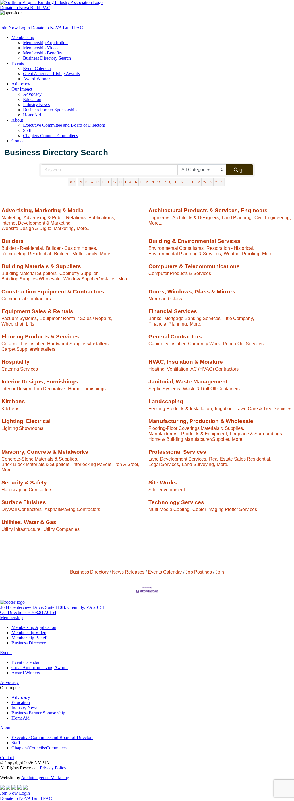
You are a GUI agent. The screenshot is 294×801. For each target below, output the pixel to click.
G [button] (114, 182)
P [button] (165, 182)
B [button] (86, 182)
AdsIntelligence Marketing (45, 777)
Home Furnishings (87, 388)
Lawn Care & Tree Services (263, 408)
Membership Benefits (42, 52)
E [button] (103, 182)
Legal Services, (164, 464)
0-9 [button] (72, 182)
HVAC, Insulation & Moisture (185, 362)
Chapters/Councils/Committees (39, 747)
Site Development (166, 489)
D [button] (97, 182)
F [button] (109, 182)
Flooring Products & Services (40, 337)
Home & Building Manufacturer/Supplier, (189, 439)
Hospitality (15, 362)
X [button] (211, 182)
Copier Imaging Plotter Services (224, 509)
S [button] (182, 182)
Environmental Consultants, (176, 248)
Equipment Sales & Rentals (37, 311)
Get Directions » (15, 612)
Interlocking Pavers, (92, 464)
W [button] (204, 182)
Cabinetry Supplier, (78, 273)
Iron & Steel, (126, 464)
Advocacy (20, 83)
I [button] (125, 182)
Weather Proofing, (242, 253)
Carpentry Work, (204, 343)
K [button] (136, 182)
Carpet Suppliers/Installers (28, 349)
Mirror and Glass (165, 298)
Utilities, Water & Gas (28, 522)
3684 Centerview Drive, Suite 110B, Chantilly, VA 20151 (52, 607)
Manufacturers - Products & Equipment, (188, 433)
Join (219, 571)
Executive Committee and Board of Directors (64, 125)
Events (17, 63)
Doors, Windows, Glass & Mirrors (191, 292)
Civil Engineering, (272, 217)
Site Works (162, 483)
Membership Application (45, 42)
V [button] (199, 182)
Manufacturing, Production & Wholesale (200, 421)
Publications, (101, 217)
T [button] (187, 182)
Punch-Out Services (243, 343)
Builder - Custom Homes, (71, 248)
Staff (27, 130)
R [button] (176, 182)
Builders (12, 241)
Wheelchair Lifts (17, 323)
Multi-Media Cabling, (169, 509)
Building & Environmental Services (194, 241)
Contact (18, 140)
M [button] (147, 182)
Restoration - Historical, (230, 248)
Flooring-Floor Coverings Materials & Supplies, (196, 428)
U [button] (193, 182)
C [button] (92, 182)
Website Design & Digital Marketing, (38, 228)
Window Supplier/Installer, (90, 278)
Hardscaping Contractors (26, 489)
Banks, (155, 318)
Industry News (36, 104)
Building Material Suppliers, (29, 273)
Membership (22, 37)
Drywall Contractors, (22, 509)
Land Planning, (237, 217)
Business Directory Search (47, 58)
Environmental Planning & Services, (185, 253)
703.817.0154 (43, 612)
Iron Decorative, (50, 388)
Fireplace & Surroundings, (256, 433)
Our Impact (21, 89)
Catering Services (19, 368)
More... (83, 228)
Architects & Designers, (196, 217)
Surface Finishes (23, 502)
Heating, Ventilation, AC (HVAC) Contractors (193, 368)
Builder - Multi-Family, (76, 253)
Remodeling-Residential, (26, 253)
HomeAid (32, 114)
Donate (25, 7)
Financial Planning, (168, 323)
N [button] (153, 182)
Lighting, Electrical (26, 421)
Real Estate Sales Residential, (240, 458)
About (17, 120)
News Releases (128, 571)
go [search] (242, 170)
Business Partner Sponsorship (50, 109)
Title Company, (238, 318)
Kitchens (13, 401)
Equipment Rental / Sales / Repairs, (76, 318)
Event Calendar (37, 68)
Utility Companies (61, 529)
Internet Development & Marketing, (36, 222)
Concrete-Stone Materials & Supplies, (39, 458)
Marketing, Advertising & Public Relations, (44, 217)
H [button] (120, 182)
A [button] (81, 182)
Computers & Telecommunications (194, 266)
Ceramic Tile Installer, (23, 343)
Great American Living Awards (51, 73)
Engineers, (159, 217)
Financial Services (172, 311)
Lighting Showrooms (22, 428)
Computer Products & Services (179, 273)
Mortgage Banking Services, (193, 318)
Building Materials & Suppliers (41, 266)
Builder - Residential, (22, 248)
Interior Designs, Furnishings (39, 382)
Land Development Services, (177, 458)
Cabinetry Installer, (167, 343)
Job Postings (198, 571)
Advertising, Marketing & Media (42, 210)
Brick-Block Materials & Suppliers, (36, 464)
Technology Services (176, 502)
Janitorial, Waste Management (187, 382)
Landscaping (165, 401)
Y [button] (216, 182)
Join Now (9, 27)
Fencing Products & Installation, (180, 408)
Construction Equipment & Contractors (52, 292)
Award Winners (37, 78)
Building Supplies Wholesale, (31, 278)
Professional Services (177, 452)
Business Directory (89, 571)
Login (25, 27)
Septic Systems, (164, 388)
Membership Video (40, 47)
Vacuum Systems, (19, 318)
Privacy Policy (53, 767)
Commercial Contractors (26, 298)
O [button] (158, 182)
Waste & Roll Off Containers (211, 388)
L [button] (141, 182)
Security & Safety (24, 483)
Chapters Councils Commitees (50, 135)
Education (32, 99)
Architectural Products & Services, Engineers (208, 210)
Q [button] (170, 182)
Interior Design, (16, 388)
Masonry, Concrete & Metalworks (44, 452)
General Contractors (175, 337)
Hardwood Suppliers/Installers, (78, 343)
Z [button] (221, 182)
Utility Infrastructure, (21, 529)
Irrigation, (224, 408)
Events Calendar (165, 571)
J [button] (130, 182)
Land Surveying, (198, 464)
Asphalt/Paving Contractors (72, 509)
